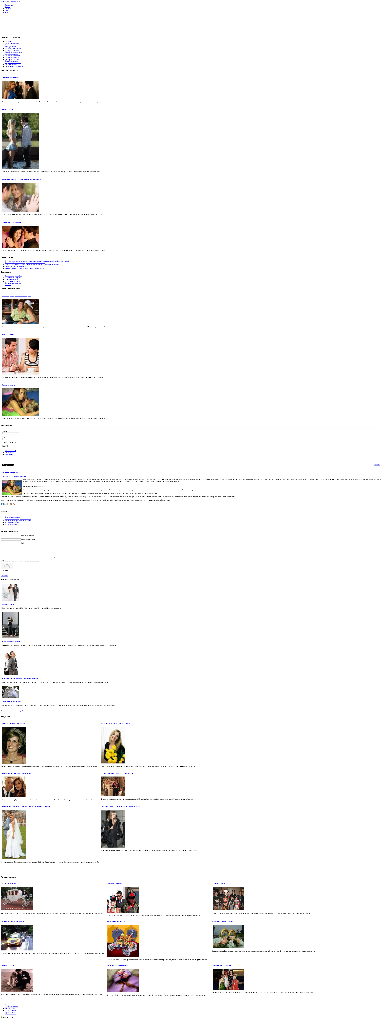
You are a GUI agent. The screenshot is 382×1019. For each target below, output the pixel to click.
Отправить (4, 576)
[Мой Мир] (11, 504)
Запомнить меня (7, 442)
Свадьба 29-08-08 (7, 604)
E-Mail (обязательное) (28, 539)
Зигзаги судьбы (7, 109)
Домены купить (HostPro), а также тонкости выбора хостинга (25, 268)
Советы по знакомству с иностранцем (18, 519)
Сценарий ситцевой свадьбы (222, 921)
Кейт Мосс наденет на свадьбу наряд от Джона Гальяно (120, 806)
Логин (4, 431)
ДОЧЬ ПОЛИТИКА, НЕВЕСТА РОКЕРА (115, 723)
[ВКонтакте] (2, 504)
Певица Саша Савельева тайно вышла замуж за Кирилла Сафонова (26, 806)
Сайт (23, 543)
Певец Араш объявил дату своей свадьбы (16, 773)
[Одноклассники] (8, 504)
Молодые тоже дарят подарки (117, 965)
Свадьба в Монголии (114, 883)
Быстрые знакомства (12, 522)
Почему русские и (8, 385)
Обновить (4, 570)
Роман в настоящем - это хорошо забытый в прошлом (21, 179)
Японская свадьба (218, 883)
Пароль (4, 437)
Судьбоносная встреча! (10, 77)
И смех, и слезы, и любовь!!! (11, 641)
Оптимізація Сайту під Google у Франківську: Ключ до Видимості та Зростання (32, 264)
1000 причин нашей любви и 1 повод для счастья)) (19, 678)
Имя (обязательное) (27, 536)
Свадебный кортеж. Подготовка (12, 921)
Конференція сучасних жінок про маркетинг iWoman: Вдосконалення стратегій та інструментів (37, 261)
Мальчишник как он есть (116, 921)
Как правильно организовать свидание (18, 520)
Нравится (377, 465)
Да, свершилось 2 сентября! (11, 701)
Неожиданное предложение (11, 222)
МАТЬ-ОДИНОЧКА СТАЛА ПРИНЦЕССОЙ (117, 773)
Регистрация (9, 454)
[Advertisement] (191, 25)
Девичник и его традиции (221, 965)
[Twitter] (5, 504)
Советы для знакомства (21, 476)
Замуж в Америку (8, 334)
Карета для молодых (8, 883)
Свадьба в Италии (7, 965)
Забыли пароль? (10, 451)
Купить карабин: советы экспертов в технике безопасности (25, 263)
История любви (6, 476)
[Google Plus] (14, 504)
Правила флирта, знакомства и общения (16, 296)
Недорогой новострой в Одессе (15, 266)
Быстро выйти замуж (12, 524)
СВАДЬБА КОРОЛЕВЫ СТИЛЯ (13, 723)
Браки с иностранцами (12, 517)
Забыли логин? (10, 452)
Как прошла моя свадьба (15, 711)
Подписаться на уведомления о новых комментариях (21, 561)
